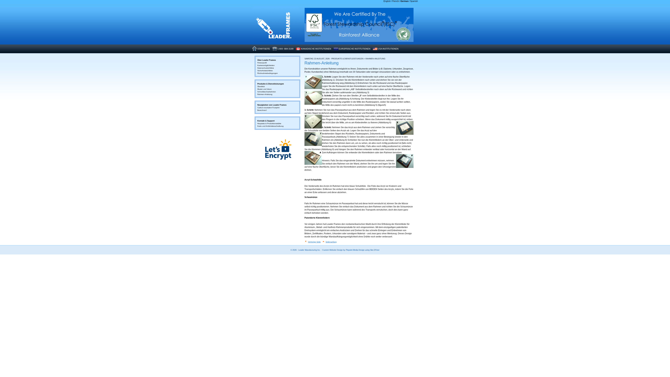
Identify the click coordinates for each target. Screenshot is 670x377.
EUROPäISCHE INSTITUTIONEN (354, 49)
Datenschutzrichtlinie (265, 68)
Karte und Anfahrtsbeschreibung (270, 126)
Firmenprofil (262, 63)
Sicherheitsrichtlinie (265, 71)
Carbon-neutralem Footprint (268, 108)
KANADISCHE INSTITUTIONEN (316, 49)
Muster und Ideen (264, 89)
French (395, 1)
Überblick (261, 86)
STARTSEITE (263, 49)
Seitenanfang (331, 242)
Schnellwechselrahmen (266, 92)
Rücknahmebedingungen (267, 73)
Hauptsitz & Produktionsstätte (269, 123)
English (387, 1)
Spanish (414, 1)
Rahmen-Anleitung (264, 94)
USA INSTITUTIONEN (388, 49)
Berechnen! (262, 110)
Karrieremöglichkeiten (266, 65)
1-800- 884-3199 (285, 49)
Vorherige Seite (314, 242)
